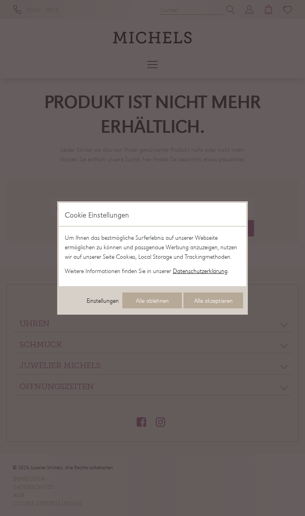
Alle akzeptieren (213, 300)
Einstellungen (103, 300)
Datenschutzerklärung (200, 271)
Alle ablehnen (152, 300)
